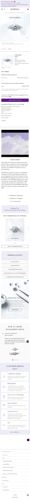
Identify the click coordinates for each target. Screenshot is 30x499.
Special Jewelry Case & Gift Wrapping (15, 273)
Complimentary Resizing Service (15, 277)
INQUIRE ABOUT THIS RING (15, 100)
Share (9, 49)
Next (29, 230)
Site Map (15, 494)
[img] (15, 229)
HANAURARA (15, 238)
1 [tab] (12, 359)
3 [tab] (17, 359)
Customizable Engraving (15, 269)
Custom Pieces (15, 261)
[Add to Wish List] (23, 240)
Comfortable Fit (15, 265)
